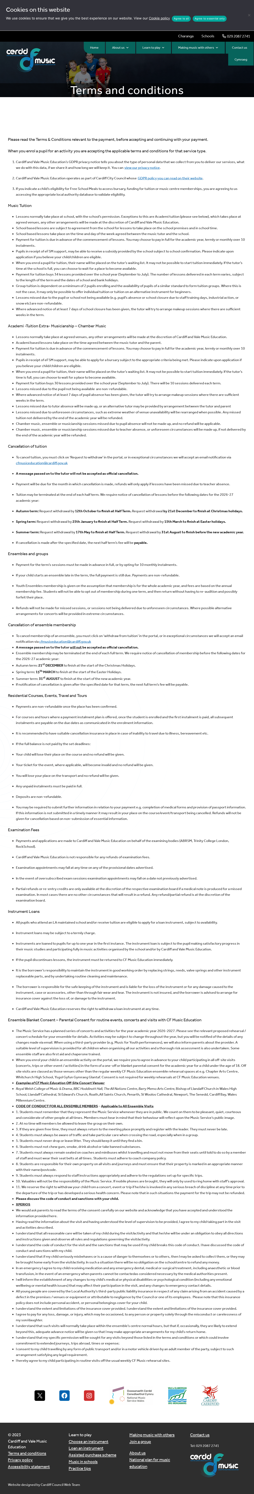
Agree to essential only (210, 18)
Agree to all (181, 18)
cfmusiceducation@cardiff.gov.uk (42, 463)
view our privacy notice (142, 167)
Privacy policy (20, 1459)
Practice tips (80, 1468)
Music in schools (83, 1461)
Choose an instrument (88, 1441)
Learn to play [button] (151, 47)
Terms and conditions (27, 1453)
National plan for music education (149, 1463)
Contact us (239, 47)
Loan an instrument (86, 1448)
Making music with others (196, 47)
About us (118, 47)
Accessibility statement (29, 1466)
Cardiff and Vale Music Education (27, 1444)
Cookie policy (159, 18)
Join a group (140, 1441)
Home (94, 47)
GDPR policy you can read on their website (170, 178)
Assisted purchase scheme (92, 1454)
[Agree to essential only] (249, 15)
